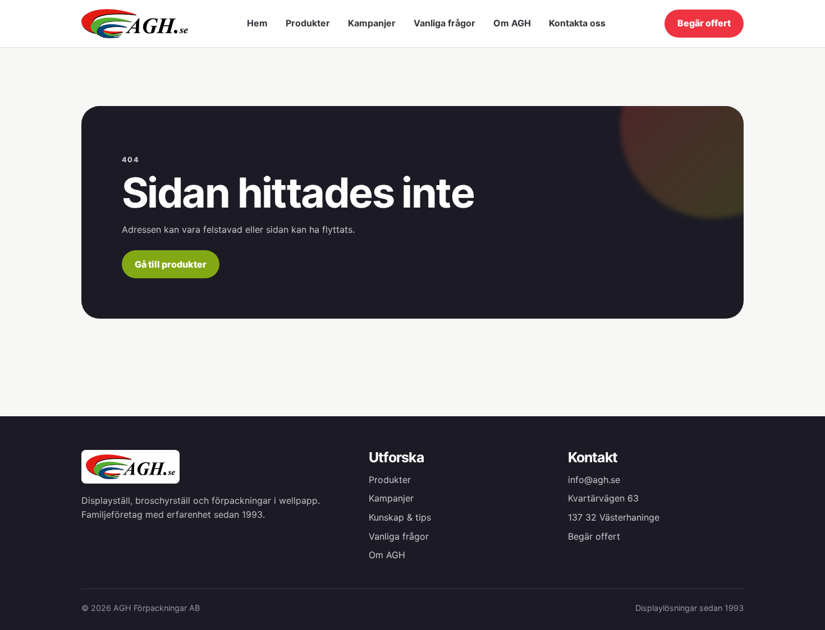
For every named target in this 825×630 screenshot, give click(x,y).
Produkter (308, 23)
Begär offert (704, 23)
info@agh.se (594, 479)
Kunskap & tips (400, 517)
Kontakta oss (577, 23)
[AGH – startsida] (134, 23)
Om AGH (512, 23)
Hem (257, 23)
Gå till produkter (171, 264)
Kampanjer (372, 23)
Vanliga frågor (444, 23)
